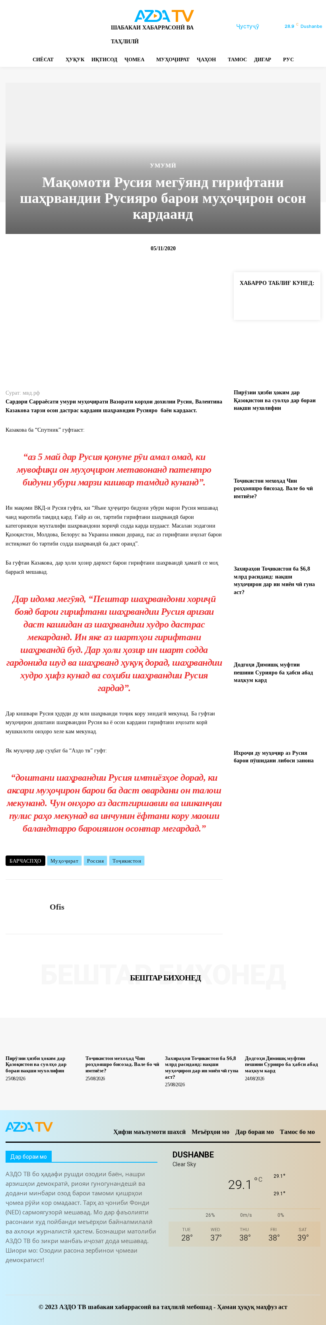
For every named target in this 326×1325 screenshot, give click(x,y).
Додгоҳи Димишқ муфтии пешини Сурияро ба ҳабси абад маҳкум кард (273, 672)
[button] (257, 26)
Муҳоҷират (64, 861)
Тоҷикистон (127, 861)
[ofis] (25, 907)
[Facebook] (9, 26)
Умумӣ (163, 166)
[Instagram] (23, 26)
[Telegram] (37, 26)
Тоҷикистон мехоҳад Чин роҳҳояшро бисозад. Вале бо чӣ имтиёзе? (273, 488)
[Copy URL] (247, 301)
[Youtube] (92, 26)
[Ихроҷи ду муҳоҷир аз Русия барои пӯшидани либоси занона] (277, 718)
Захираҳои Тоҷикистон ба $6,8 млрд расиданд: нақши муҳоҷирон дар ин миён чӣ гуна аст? (202, 1067)
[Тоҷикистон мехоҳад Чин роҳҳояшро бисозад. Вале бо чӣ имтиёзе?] (277, 446)
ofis (57, 906)
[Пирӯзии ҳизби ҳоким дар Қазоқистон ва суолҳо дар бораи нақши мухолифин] (277, 358)
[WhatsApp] (78, 26)
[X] (65, 26)
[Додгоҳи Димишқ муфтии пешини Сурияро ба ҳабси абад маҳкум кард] (277, 630)
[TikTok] (51, 26)
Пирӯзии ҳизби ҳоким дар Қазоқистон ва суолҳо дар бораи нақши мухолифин (275, 400)
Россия (95, 861)
